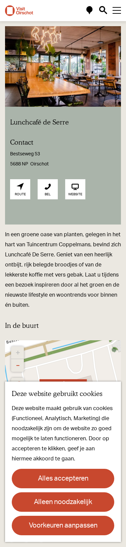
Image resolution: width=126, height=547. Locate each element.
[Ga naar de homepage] (19, 10)
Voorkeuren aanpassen (63, 525)
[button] (17, 352)
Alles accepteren (63, 478)
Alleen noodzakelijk (63, 502)
